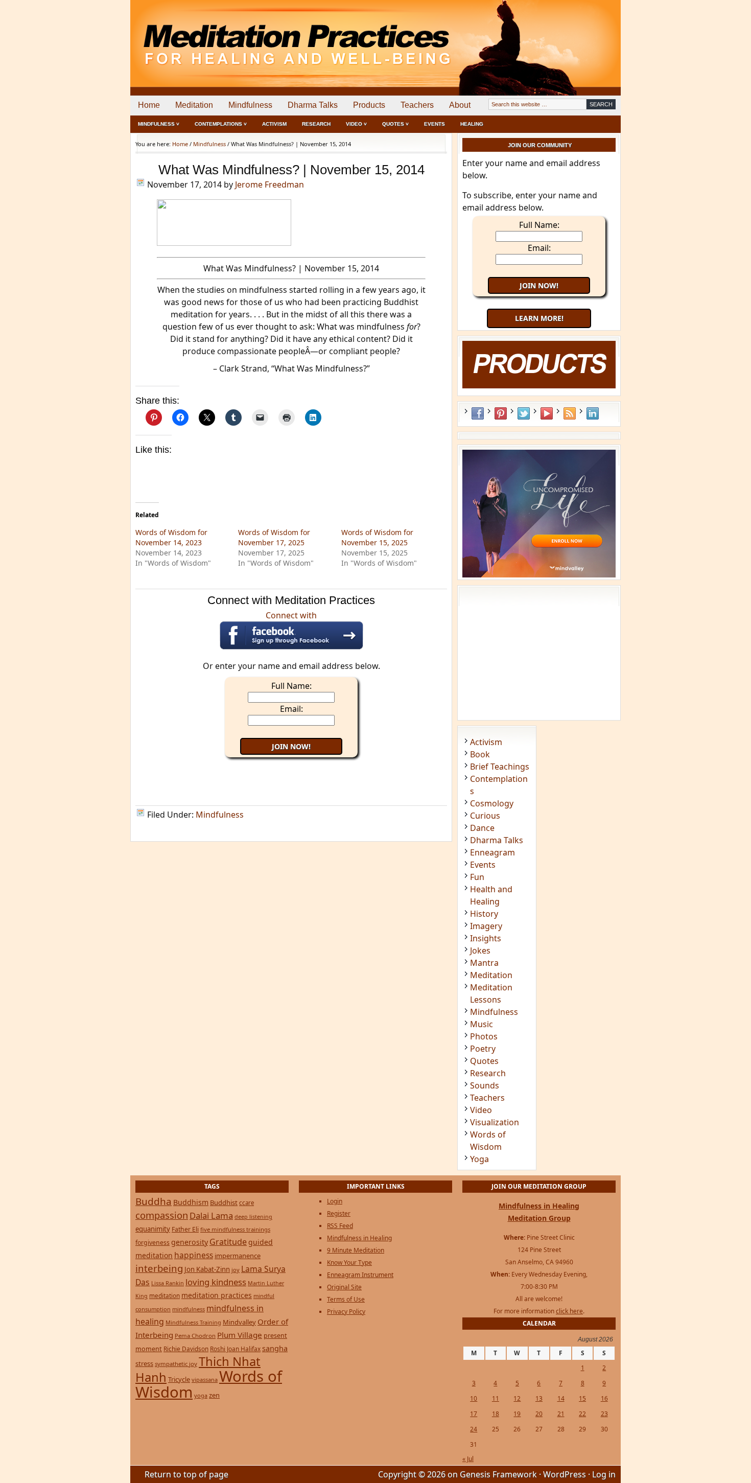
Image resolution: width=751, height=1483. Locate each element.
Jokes (480, 950)
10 (473, 1398)
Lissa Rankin (167, 1283)
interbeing (159, 1268)
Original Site (344, 1287)
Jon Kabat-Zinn (207, 1269)
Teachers (417, 105)
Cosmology (491, 803)
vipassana (205, 1379)
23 (604, 1413)
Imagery (486, 926)
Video (481, 1110)
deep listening (253, 1216)
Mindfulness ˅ (158, 124)
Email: (291, 708)
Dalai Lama (211, 1215)
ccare (246, 1203)
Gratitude (228, 1241)
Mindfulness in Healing (359, 1238)
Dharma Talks (313, 105)
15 (582, 1398)
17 (473, 1413)
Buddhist (224, 1202)
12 (517, 1398)
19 (517, 1413)
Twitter (524, 413)
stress (144, 1363)
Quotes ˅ (395, 124)
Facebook (478, 413)
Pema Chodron (195, 1335)
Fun (477, 877)
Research (316, 124)
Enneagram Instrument (360, 1274)
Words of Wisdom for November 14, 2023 (171, 537)
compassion (161, 1215)
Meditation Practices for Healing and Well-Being (247, 35)
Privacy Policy (346, 1311)
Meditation (194, 105)
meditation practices (216, 1295)
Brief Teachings (499, 766)
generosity (189, 1242)
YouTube (547, 413)
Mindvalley (239, 1322)
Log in (604, 1474)
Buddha (153, 1201)
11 (495, 1398)
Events (434, 124)
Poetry (483, 1048)
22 (582, 1413)
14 (561, 1398)
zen (214, 1395)
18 (495, 1413)
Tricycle (179, 1379)
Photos (484, 1036)
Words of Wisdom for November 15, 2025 (377, 537)
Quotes (484, 1061)
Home (149, 105)
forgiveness (152, 1242)
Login (334, 1201)
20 (539, 1413)
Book (480, 754)
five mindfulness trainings (235, 1229)
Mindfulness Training (193, 1322)
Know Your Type (349, 1262)
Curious (485, 815)
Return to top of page (186, 1474)
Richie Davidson (185, 1349)
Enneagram (492, 852)
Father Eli (185, 1229)
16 (604, 1398)
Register (338, 1213)
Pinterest (501, 413)
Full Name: (291, 685)
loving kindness (215, 1282)
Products (369, 105)
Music (481, 1024)
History (484, 913)
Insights (485, 938)
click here (569, 1311)
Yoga (479, 1159)
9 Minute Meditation (355, 1250)
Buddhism (190, 1202)
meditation (164, 1295)
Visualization (494, 1122)
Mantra (484, 962)
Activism (274, 124)
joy (235, 1269)
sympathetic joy (176, 1364)
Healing (471, 124)
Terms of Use (346, 1299)
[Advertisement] (578, 36)
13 (539, 1398)
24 (473, 1429)
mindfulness (188, 1309)
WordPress (564, 1474)
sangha (275, 1348)
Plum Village (239, 1335)
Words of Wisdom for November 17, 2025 (274, 537)
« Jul (468, 1458)
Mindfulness (250, 105)
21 (561, 1413)
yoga (200, 1395)
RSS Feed (570, 413)
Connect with (291, 615)
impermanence (238, 1255)
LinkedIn (592, 413)
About (460, 105)
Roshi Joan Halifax (235, 1349)
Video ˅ (356, 124)
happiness (193, 1255)
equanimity (152, 1229)
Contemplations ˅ (221, 124)
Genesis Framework (498, 1474)
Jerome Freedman (269, 184)
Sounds (484, 1085)
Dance (482, 827)
